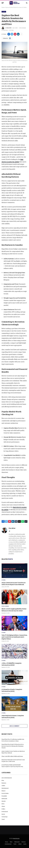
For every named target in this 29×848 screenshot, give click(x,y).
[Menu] (3, 3)
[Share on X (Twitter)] (12, 34)
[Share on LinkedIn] (18, 34)
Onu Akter (8, 27)
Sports (3, 814)
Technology (4, 816)
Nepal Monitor (16, 838)
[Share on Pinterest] (15, 34)
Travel (3, 819)
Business (4, 783)
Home (3, 7)
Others (3, 11)
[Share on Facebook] (8, 34)
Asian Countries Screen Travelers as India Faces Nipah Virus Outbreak (13, 583)
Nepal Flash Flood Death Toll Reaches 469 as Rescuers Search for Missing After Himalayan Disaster (13, 746)
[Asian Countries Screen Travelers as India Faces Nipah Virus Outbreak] (14, 570)
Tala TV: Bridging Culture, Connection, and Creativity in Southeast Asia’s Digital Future (14, 637)
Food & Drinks (5, 793)
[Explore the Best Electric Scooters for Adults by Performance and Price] (14, 50)
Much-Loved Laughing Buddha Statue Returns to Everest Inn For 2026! (14, 609)
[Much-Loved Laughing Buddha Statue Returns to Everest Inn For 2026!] (14, 597)
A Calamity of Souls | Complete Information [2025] (12, 690)
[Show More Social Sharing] (21, 34)
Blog (3, 780)
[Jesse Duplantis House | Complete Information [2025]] (14, 703)
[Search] (26, 3)
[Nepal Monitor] (14, 3)
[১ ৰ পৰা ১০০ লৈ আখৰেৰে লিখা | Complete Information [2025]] (14, 651)
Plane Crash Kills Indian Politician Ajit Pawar (12, 756)
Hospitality (4, 796)
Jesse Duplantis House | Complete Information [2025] (13, 716)
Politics (3, 809)
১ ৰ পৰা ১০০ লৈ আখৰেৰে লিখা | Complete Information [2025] (11, 664)
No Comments (23, 27)
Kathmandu (4, 798)
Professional (5, 811)
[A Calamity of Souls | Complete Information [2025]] (14, 677)
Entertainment (5, 788)
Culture (3, 785)
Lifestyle (4, 801)
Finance (3, 790)
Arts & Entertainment (7, 777)
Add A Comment (14, 726)
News (3, 803)
